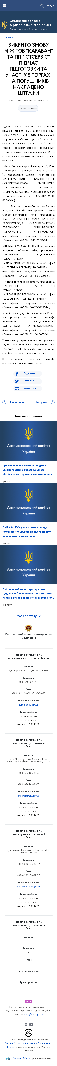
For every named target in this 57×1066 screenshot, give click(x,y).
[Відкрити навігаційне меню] (4, 5)
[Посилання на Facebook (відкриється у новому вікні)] (26, 1024)
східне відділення (28, 108)
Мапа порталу (26, 616)
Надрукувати (29, 388)
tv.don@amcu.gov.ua (28, 796)
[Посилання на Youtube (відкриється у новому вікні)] (31, 1024)
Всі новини (7, 38)
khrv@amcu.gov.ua (33, 1014)
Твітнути (29, 381)
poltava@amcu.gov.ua (28, 887)
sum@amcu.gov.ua (28, 705)
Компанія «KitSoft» (21, 1058)
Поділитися (29, 373)
